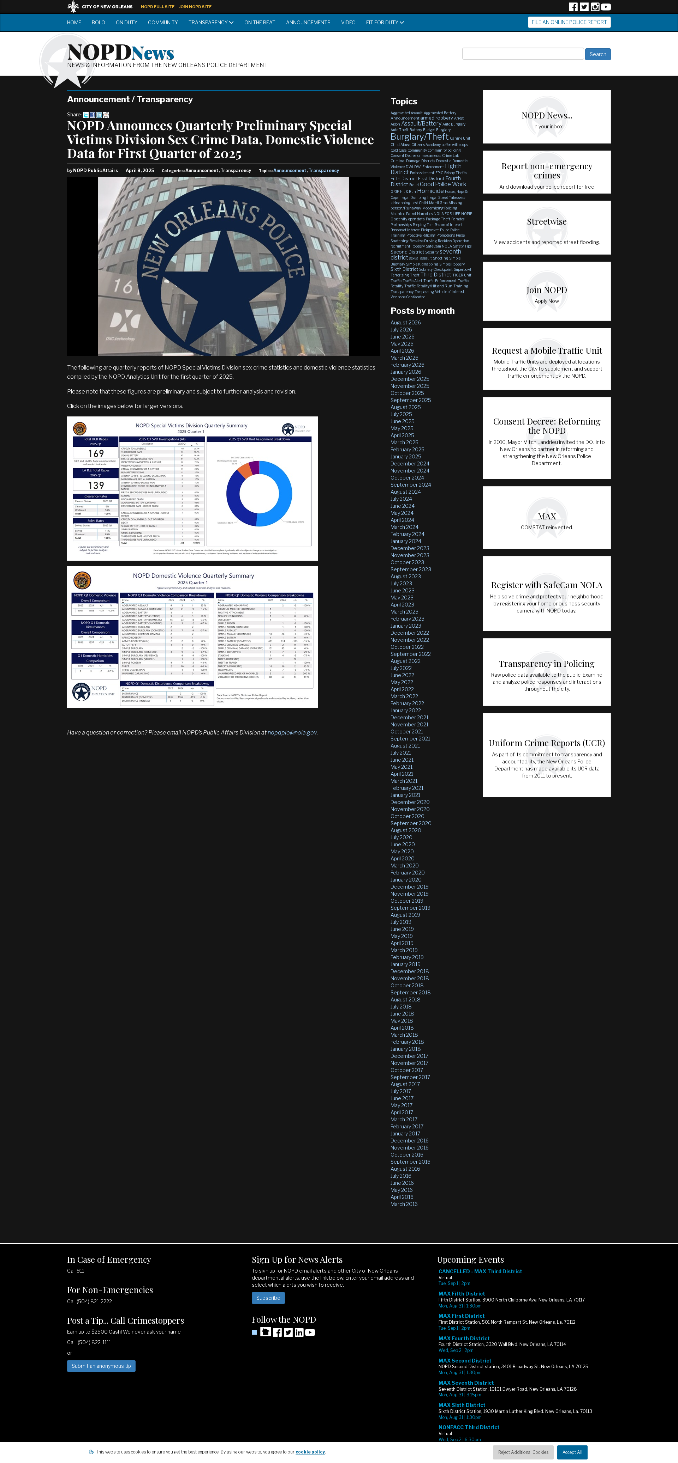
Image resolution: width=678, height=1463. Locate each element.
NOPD (120, 50)
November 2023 (410, 555)
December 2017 (409, 1056)
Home (74, 22)
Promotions (445, 235)
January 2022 (406, 710)
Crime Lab (450, 155)
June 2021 (402, 760)
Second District (407, 252)
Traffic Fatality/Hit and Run (428, 286)
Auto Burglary (453, 124)
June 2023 (403, 590)
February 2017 (407, 1126)
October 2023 (407, 562)
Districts (428, 161)
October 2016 (407, 1155)
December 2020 (410, 802)
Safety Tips (462, 246)
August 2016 (405, 1169)
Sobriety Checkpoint (436, 269)
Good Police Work (443, 184)
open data (416, 219)
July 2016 (401, 1176)
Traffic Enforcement (440, 281)
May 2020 (402, 851)
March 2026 (404, 358)
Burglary (443, 130)
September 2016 (410, 1162)
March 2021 (404, 781)
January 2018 (406, 1049)
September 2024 (411, 485)
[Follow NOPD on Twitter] (584, 9)
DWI (409, 167)
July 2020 (401, 837)
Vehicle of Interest (449, 291)
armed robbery (437, 118)
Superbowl (462, 269)
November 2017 (409, 1063)
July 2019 (401, 922)
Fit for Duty (382, 22)
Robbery (418, 246)
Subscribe (268, 1298)
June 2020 (403, 844)
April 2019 (402, 943)
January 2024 (406, 541)
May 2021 (401, 767)
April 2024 (402, 520)
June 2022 (402, 675)
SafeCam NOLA (439, 246)
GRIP (395, 191)
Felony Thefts (455, 173)
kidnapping (400, 203)
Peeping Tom (423, 225)
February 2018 (407, 1042)
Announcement (290, 170)
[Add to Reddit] (106, 114)
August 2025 (406, 407)
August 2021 (405, 746)
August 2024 (406, 492)
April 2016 (402, 1197)
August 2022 (406, 661)
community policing (444, 150)
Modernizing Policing (439, 208)
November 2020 (410, 809)
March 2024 (404, 527)
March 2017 (404, 1119)
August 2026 (406, 322)
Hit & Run (408, 191)
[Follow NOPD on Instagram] (595, 9)
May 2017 (401, 1105)
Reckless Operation (453, 241)
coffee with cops (455, 144)
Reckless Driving (423, 241)
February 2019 (407, 957)
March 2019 (404, 950)
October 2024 (407, 478)
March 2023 (404, 612)
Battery (416, 130)
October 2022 (407, 647)
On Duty (126, 22)
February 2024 (407, 534)
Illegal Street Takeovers (446, 197)
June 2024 (403, 506)
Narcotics (425, 214)
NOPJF (466, 214)
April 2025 (402, 435)
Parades (457, 219)
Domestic (443, 161)
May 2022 (402, 682)
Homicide (430, 190)
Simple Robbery (452, 264)
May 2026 (402, 344)
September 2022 (411, 654)
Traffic (396, 281)
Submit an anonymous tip (101, 1366)
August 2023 (406, 576)
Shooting (440, 258)
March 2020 (405, 865)
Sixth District (404, 269)
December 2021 (409, 717)
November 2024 (410, 471)
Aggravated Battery (440, 113)
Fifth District (404, 178)
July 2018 (401, 1007)
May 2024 (402, 513)
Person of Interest (449, 225)
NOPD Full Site (157, 6)
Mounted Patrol (403, 214)
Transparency (209, 22)
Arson (395, 124)
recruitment (400, 246)
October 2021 (407, 731)
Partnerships (401, 225)
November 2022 (410, 640)
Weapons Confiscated (408, 297)
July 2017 (401, 1091)
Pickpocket (430, 230)
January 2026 (406, 372)
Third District (436, 275)
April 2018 (402, 1028)
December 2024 (410, 464)
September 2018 (411, 992)
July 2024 (401, 499)
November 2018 (410, 978)
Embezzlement (422, 173)
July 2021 (401, 753)
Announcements (308, 22)
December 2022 (410, 633)
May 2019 (402, 936)
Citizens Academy (426, 144)
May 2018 (402, 1021)
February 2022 (407, 703)
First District (431, 178)
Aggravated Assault (407, 113)
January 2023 (406, 626)
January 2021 (405, 795)
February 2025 (407, 449)
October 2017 (407, 1070)
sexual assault (420, 258)
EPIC (439, 173)
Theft (415, 275)
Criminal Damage (405, 161)
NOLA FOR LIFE (447, 214)
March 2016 (404, 1204)
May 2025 (402, 428)
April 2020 (403, 858)
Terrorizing (400, 275)
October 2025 (407, 393)
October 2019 (407, 901)
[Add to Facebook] (92, 114)
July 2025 (401, 414)
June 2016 (402, 1183)
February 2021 (407, 788)
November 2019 (410, 894)
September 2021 (410, 739)
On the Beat (259, 22)
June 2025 (403, 421)
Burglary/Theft (420, 137)
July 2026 (401, 330)
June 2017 (402, 1098)
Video (348, 22)
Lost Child (419, 203)
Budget (429, 130)
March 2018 (404, 1035)
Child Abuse (400, 144)
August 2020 (406, 830)
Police (444, 230)
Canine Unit (460, 138)
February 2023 (407, 619)
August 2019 (405, 915)
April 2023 (402, 605)
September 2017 (410, 1077)
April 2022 (402, 689)
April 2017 (402, 1112)
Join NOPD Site (195, 6)
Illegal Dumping (412, 197)
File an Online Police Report (569, 22)
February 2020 (408, 873)
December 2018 (410, 971)
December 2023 (410, 548)
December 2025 (410, 379)
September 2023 (411, 569)
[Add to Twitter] (86, 114)
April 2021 (402, 774)
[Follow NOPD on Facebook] (573, 9)
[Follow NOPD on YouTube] (606, 9)
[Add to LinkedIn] (99, 114)
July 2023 (401, 583)
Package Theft (438, 219)
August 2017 (405, 1084)
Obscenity (399, 219)
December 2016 (410, 1141)
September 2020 (411, 823)
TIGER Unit (461, 275)
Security (432, 252)
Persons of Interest (405, 230)
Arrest (459, 118)
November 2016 (410, 1148)
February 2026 (407, 365)
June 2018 (402, 1014)
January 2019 (406, 964)
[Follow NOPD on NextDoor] (261, 1331)
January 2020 (406, 880)
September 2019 (410, 908)
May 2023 (402, 598)
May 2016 (402, 1190)
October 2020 (407, 816)
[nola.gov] (103, 6)
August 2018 (406, 999)
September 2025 (411, 400)
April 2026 (402, 351)
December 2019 (410, 887)
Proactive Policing (420, 235)
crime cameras (429, 155)
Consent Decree (403, 155)
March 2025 (404, 442)
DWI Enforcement (429, 167)
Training (460, 286)
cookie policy (310, 1452)
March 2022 (404, 696)
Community (163, 22)
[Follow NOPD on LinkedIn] (299, 1335)
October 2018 (407, 985)
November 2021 (409, 724)
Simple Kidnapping (422, 264)
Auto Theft (400, 130)
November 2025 (410, 386)
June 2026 (403, 337)
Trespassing (424, 291)
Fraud (414, 185)
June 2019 (402, 929)
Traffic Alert (412, 281)
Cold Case (398, 150)
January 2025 (406, 456)
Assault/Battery (421, 123)
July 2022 (401, 668)
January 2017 (405, 1133)
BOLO (98, 22)
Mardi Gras (438, 203)
